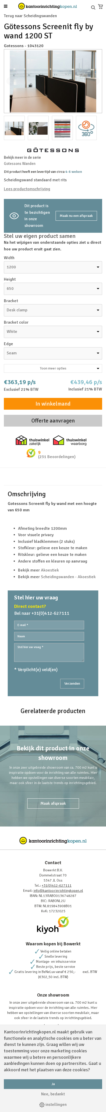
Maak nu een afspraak (76, 216)
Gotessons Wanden (20, 163)
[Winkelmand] (100, 6)
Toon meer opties (53, 368)
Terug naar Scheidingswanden (30, 15)
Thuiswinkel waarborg (69, 440)
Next (95, 81)
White (12, 331)
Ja (53, 1084)
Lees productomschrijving (27, 189)
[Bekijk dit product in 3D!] (86, 128)
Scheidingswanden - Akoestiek (68, 576)
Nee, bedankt (53, 1094)
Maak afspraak (53, 803)
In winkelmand (53, 403)
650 (10, 288)
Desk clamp (17, 310)
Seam (12, 353)
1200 (11, 267)
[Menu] (5, 7)
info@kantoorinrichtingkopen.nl (58, 890)
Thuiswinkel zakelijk (32, 440)
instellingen (56, 1104)
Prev (10, 81)
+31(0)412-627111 (57, 885)
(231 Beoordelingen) (57, 456)
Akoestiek (50, 570)
